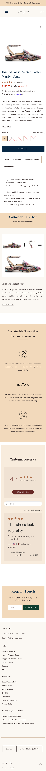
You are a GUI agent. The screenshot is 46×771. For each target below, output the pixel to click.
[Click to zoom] (40, 27)
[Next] (41, 44)
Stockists (5, 693)
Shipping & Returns (32, 159)
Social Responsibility (9, 682)
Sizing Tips (17, 159)
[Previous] (5, 44)
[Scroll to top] (40, 764)
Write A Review (23, 492)
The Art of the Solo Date (11, 716)
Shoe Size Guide (8, 651)
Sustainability (9, 167)
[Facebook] (3, 763)
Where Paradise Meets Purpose (14, 720)
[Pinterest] (6, 763)
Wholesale (6, 697)
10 (33, 138)
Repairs (5, 666)
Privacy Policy (7, 704)
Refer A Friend (7, 689)
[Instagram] (10, 763)
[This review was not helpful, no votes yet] (36, 555)
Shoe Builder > (8, 305)
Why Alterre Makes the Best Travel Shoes (18, 723)
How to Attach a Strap (10, 655)
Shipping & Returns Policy (12, 659)
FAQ (3, 670)
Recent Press (7, 686)
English (9, 749)
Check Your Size (38, 133)
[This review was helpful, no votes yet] (31, 555)
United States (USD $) (29, 749)
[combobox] (33, 510)
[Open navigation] (6, 11)
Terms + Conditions (9, 700)
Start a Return (7, 662)
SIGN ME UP (31, 607)
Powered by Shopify (8, 768)
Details (6, 159)
